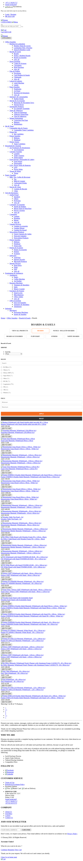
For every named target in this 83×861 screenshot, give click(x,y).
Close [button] (3, 857)
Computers (13, 214)
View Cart (18, 850)
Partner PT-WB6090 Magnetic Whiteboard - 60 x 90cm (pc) (21, 583)
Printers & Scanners (16, 248)
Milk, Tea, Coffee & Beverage (20, 177)
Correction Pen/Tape (21, 120)
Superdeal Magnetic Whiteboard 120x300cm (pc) (18, 432)
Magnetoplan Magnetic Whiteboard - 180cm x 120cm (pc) (21, 507)
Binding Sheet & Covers (22, 46)
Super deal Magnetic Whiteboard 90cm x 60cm (17, 441)
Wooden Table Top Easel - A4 (11, 519)
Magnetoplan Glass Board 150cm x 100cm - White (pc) (20, 449)
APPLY (41, 414)
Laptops (16, 216)
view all (16, 59)
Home (3, 318)
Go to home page (11, 857)
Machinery (13, 310)
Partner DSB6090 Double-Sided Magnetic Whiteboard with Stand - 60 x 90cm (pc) (29, 624)
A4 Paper (17, 91)
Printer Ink (13, 132)
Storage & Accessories (17, 101)
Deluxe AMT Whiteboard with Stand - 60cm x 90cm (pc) (20, 575)
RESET (41, 418)
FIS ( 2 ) (5, 387)
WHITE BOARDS (73, 336)
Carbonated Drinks (20, 183)
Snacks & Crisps (15, 187)
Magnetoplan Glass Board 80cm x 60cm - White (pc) (19, 499)
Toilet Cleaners (19, 156)
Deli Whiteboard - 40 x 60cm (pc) (12, 681)
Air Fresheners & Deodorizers (20, 148)
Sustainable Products (17, 107)
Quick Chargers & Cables (22, 234)
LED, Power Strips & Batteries (20, 165)
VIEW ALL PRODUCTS (20, 331)
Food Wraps (18, 161)
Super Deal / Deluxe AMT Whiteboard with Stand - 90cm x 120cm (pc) (25, 592)
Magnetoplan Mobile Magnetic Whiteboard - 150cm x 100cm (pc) (23, 531)
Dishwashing (18, 157)
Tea (15, 179)
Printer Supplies (15, 136)
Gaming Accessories (21, 226)
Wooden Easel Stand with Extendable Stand (16, 600)
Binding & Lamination (17, 44)
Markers (16, 122)
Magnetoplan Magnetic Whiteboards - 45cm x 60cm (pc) (20, 513)
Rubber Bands (19, 99)
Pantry (16, 277)
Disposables (18, 163)
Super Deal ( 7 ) (7, 375)
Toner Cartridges (19, 144)
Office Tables (18, 297)
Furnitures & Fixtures (17, 291)
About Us (8, 812)
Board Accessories (20, 57)
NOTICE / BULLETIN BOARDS (63, 331)
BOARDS (40, 331)
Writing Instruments (16, 118)
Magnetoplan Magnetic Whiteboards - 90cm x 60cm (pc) (20, 525)
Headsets (17, 218)
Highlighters (18, 124)
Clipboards (17, 77)
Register (13, 14)
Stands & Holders (20, 206)
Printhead (17, 140)
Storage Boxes (19, 105)
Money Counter (19, 289)
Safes (16, 287)
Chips (16, 191)
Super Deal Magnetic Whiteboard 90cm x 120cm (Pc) (19, 469)
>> (6, 715)
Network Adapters (20, 236)
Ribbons (17, 138)
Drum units (18, 246)
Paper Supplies (15, 87)
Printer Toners (14, 142)
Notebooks (17, 89)
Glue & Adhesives (20, 116)
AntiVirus (17, 257)
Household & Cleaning (13, 146)
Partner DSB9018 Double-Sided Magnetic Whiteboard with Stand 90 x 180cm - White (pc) (32, 616)
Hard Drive (18, 265)
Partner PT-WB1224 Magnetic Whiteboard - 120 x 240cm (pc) (22, 641)
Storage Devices (15, 263)
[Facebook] (9, 770)
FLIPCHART (35, 336)
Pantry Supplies (10, 175)
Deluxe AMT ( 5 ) (8, 373)
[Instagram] (9, 772)
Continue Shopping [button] (8, 850)
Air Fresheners (19, 150)
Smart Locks (18, 293)
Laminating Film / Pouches (23, 48)
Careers (7, 816)
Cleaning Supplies (16, 152)
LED (15, 167)
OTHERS (54, 336)
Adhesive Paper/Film (21, 114)
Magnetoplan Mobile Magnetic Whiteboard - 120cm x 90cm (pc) (23, 547)
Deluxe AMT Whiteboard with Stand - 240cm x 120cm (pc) (21, 649)
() (10, 16)
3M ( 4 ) (5, 390)
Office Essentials (15, 301)
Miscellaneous (19, 295)
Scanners (17, 254)
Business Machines (16, 283)
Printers (16, 252)
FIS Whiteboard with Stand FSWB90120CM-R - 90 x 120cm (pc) (23, 559)
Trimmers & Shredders (21, 285)
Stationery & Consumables (19, 97)
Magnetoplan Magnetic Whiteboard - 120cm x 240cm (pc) (21, 553)
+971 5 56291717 (11, 801)
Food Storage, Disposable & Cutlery (22, 159)
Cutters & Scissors (20, 63)
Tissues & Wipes (15, 171)
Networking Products (17, 232)
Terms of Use (9, 782)
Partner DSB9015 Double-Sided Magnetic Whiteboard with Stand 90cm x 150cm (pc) (30, 477)
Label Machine (19, 83)
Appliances (13, 275)
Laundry (17, 154)
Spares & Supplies (20, 314)
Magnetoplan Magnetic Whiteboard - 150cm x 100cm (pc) (21, 463)
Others (16, 199)
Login (7, 14)
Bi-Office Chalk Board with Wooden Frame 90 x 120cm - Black (23, 539)
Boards (16, 54)
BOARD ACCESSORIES (14, 336)
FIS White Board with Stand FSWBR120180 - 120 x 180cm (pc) (23, 567)
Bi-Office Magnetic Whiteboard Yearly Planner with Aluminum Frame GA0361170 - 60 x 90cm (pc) (35, 665)
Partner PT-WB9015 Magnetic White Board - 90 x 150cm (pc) (22, 632)
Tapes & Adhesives (16, 110)
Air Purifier (18, 281)
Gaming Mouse (19, 228)
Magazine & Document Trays (24, 103)
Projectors (17, 201)
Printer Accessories (20, 250)
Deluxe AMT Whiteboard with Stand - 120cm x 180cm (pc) (21, 657)
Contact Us (9, 818)
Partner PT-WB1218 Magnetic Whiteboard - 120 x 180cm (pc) (22, 690)
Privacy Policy (72, 834)
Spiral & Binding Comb (22, 50)
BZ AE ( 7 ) (6, 381)
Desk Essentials (15, 61)
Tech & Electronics (11, 193)
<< (6, 710)
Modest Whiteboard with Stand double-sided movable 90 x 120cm (23, 424)
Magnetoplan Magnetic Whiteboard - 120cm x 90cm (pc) (20, 457)
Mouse (16, 220)
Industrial (8, 308)
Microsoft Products (20, 261)
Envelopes (17, 73)
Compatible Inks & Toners (19, 128)
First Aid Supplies (20, 303)
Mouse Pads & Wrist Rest (22, 208)
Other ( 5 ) (6, 378)
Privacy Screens (19, 210)
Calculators (18, 65)
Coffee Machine (19, 279)
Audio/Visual (14, 195)
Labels (16, 85)
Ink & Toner (9, 126)
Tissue (16, 173)
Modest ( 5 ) (6, 392)
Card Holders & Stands (22, 75)
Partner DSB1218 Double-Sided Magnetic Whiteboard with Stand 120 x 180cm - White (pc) (32, 698)
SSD (15, 269)
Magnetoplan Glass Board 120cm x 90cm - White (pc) (19, 483)
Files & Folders (15, 71)
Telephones (18, 306)
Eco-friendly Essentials (22, 108)
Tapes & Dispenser (20, 112)
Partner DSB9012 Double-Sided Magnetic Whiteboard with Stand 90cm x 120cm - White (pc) (33, 608)
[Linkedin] (9, 774)
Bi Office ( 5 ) (7, 367)
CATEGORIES (6, 38)
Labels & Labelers (16, 81)
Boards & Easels (15, 52)
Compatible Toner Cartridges (24, 130)
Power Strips (18, 169)
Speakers (17, 197)
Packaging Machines (21, 312)
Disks (16, 267)
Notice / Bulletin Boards (22, 56)
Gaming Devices (15, 224)
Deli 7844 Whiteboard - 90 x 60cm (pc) (14, 673)
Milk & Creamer (19, 181)
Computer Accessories (17, 205)
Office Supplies (10, 42)
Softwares (13, 256)
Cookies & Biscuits (20, 189)
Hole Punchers (19, 67)
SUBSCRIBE (26, 830)
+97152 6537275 (11, 803)
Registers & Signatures (21, 93)
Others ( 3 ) (6, 370)
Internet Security (19, 259)
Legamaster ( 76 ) (8, 384)
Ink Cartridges (19, 134)
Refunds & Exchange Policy (15, 784)
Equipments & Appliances (14, 273)
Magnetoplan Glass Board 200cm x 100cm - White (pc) (20, 491)
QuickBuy (8, 814)
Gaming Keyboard (20, 230)
